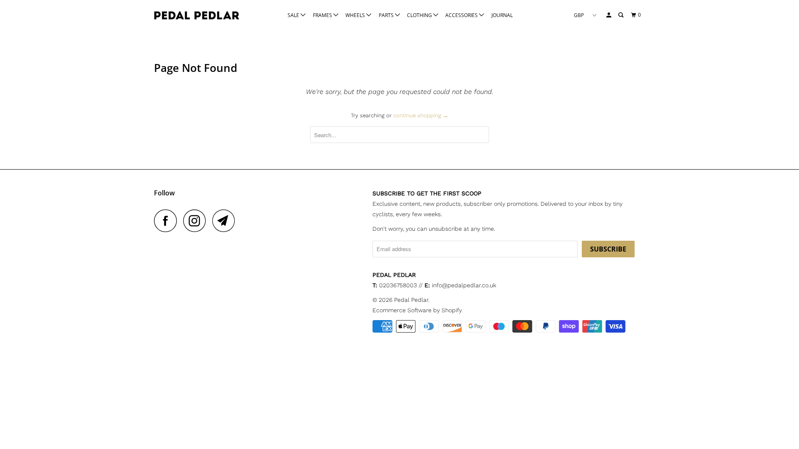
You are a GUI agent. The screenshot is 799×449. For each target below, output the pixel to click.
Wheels (355, 15)
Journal (502, 15)
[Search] (621, 15)
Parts (387, 15)
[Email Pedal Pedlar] (226, 220)
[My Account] (609, 15)
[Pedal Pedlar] (196, 15)
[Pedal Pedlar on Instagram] (197, 220)
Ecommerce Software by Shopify (417, 310)
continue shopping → (420, 115)
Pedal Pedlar (411, 299)
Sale (294, 15)
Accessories (462, 15)
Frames (323, 15)
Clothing (420, 15)
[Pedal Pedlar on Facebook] (167, 220)
